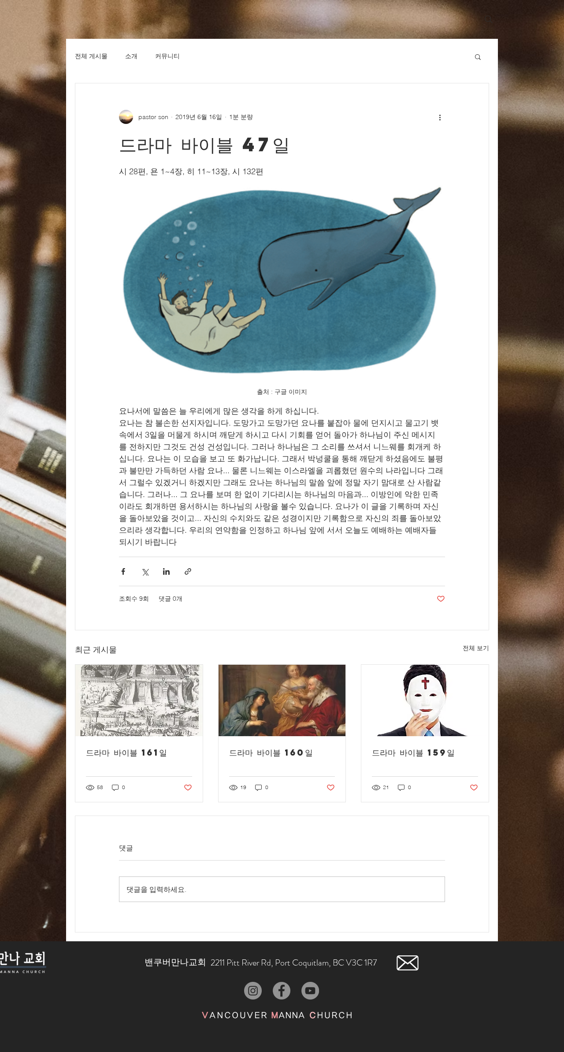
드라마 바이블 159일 (413, 752)
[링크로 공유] (188, 571)
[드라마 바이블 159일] (425, 700)
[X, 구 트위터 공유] (145, 571)
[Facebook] (281, 991)
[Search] (488, 19)
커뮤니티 (167, 56)
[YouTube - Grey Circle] (310, 991)
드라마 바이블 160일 (271, 752)
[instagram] (253, 991)
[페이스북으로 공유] (123, 571)
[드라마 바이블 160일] (282, 700)
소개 (131, 56)
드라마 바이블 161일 (126, 752)
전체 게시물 (91, 56)
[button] (478, 56)
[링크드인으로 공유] (166, 571)
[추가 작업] (439, 117)
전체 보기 (476, 648)
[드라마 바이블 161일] (139, 700)
